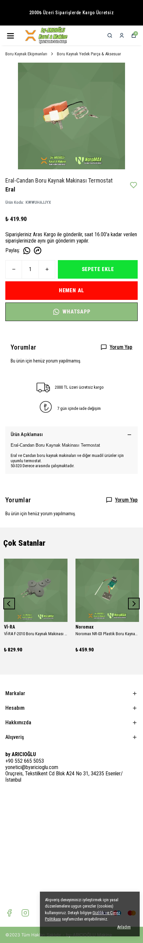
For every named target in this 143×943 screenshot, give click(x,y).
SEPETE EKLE (98, 269)
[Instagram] (25, 913)
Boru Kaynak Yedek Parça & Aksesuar (89, 53)
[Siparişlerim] (121, 35)
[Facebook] (9, 913)
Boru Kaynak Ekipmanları (26, 53)
